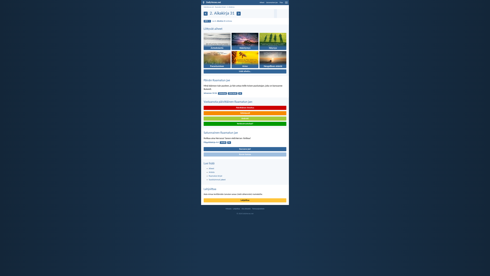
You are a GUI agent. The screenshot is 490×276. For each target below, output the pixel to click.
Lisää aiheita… (245, 71)
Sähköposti (245, 113)
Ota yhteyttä (246, 209)
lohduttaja (222, 93)
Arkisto (212, 172)
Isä (240, 93)
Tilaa (281, 3)
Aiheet (262, 3)
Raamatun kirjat (220, 7)
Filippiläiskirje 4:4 (211, 142)
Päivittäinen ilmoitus (245, 108)
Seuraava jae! (245, 149)
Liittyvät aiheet (213, 29)
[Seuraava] (239, 14)
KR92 (206, 21)
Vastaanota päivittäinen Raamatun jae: (228, 101)
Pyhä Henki (232, 93)
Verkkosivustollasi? (245, 124)
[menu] (286, 3)
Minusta (228, 209)
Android (245, 119)
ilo (229, 142)
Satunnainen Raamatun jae (221, 132)
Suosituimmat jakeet (217, 180)
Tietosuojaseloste (258, 209)
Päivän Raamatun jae (217, 80)
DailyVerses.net (209, 7)
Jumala (223, 142)
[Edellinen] (206, 14)
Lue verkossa (222, 21)
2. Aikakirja (230, 7)
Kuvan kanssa (245, 154)
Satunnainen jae (272, 3)
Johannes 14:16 (210, 93)
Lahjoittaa (210, 189)
